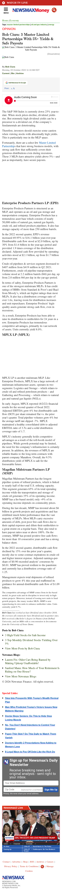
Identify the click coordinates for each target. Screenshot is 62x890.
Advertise (16, 861)
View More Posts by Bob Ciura (22, 648)
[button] (54, 10)
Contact (6, 861)
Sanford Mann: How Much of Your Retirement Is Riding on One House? (32, 669)
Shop (25, 861)
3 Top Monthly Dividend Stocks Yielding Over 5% (31, 641)
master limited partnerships (18, 25)
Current (6, 73)
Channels (17, 844)
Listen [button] (6, 844)
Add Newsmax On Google (17, 83)
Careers (50, 861)
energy (51, 25)
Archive (20, 73)
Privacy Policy (10, 866)
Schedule (29, 844)
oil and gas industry (39, 25)
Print (6, 88)
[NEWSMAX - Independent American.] (31, 10)
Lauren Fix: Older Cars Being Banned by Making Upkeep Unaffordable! (28, 661)
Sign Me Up (51, 789)
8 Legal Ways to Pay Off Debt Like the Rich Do (30, 752)
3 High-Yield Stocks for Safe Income (25, 635)
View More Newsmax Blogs (20, 676)
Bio (13, 73)
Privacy (6, 794)
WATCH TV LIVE (17, 2)
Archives (40, 861)
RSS (32, 861)
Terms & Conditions (29, 866)
